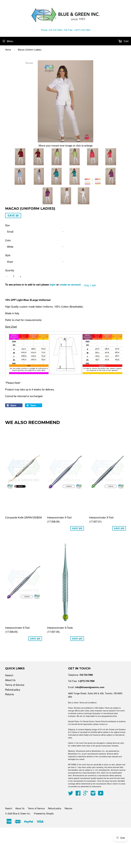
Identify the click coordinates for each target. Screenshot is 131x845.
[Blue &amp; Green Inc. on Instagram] (93, 794)
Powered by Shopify (44, 813)
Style (7, 255)
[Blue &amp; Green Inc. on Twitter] (70, 794)
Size (7, 225)
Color (8, 240)
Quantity (9, 270)
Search (9, 675)
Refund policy (12, 689)
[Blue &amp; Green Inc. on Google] (85, 794)
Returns (9, 694)
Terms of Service (14, 685)
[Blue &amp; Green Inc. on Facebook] (78, 794)
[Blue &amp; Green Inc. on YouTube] (100, 794)
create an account (70, 284)
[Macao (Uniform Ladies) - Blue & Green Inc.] (20, 157)
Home (8, 49)
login (53, 284)
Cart (125, 41)
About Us (10, 680)
